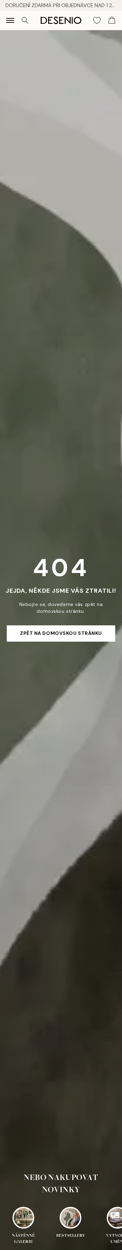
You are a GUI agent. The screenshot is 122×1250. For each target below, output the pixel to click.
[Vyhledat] (25, 20)
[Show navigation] (10, 20)
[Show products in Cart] (111, 20)
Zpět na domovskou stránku (61, 633)
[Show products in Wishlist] (96, 20)
